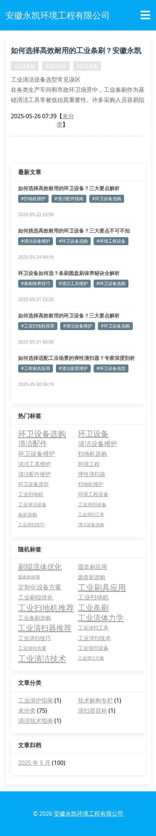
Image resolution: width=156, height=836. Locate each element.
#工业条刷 (25, 66)
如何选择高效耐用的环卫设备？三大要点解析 (69, 188)
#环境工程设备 (111, 241)
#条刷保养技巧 (35, 283)
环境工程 (89, 464)
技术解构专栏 (95, 700)
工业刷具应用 (102, 587)
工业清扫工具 (91, 514)
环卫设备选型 (33, 484)
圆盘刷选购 (91, 577)
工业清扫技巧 (31, 525)
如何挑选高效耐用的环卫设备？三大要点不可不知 (74, 230)
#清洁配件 (56, 66)
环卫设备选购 (42, 433)
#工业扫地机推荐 (37, 326)
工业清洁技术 (42, 658)
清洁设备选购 (91, 525)
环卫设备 (93, 433)
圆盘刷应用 (92, 567)
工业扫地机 (31, 494)
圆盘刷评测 (29, 577)
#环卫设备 (87, 66)
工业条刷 (93, 607)
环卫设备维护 (36, 453)
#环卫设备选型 (111, 368)
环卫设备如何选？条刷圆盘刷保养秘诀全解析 (69, 272)
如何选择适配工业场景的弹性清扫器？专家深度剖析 (76, 357)
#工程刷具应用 (35, 368)
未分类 (27, 710)
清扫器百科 (92, 710)
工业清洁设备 (32, 504)
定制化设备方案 (39, 587)
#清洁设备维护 (35, 241)
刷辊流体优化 (40, 567)
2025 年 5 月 (34, 763)
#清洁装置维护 (73, 368)
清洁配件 (32, 443)
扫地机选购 (92, 454)
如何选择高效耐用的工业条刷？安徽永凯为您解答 (76, 51)
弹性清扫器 (91, 474)
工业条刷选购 (34, 617)
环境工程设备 (93, 494)
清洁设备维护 (97, 443)
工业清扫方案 (32, 648)
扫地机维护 (90, 484)
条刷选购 (27, 514)
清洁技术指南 (35, 721)
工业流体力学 (101, 618)
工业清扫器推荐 (44, 628)
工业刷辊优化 (35, 597)
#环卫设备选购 (106, 198)
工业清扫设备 (92, 504)
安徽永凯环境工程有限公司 (88, 814)
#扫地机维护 (33, 198)
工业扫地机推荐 (46, 607)
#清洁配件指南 (68, 198)
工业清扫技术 (94, 638)
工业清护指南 (35, 700)
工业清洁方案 (91, 658)
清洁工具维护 (34, 464)
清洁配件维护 (34, 474)
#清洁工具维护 (73, 283)
